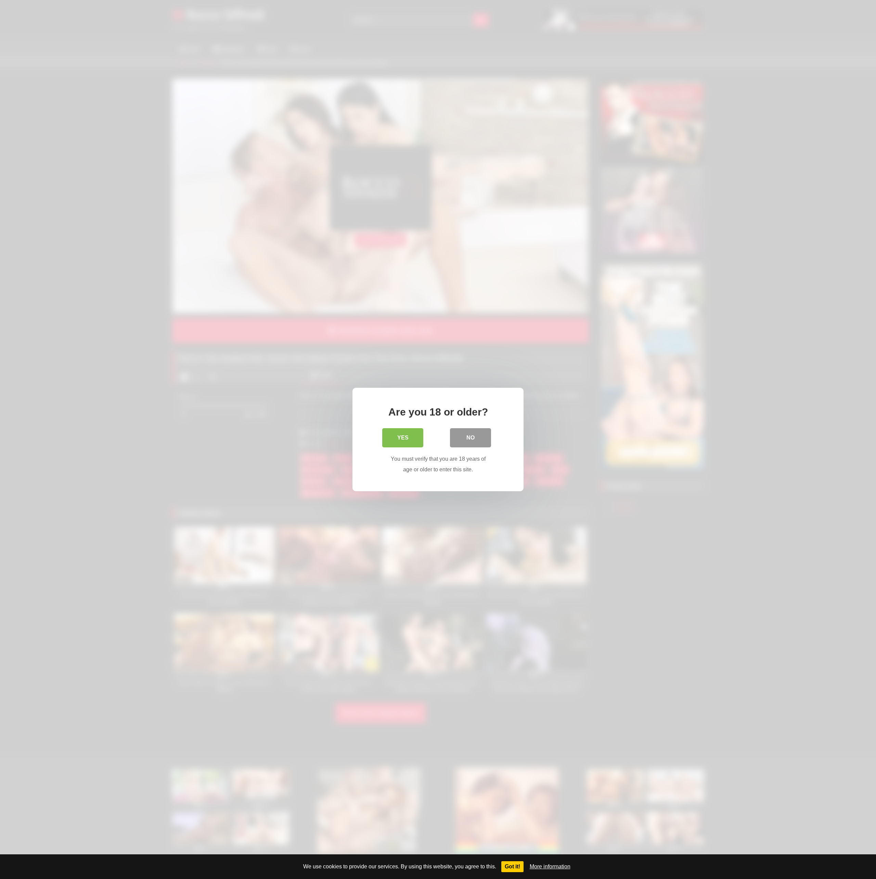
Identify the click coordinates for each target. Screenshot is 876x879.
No (470, 438)
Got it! (512, 866)
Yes (403, 438)
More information (550, 866)
